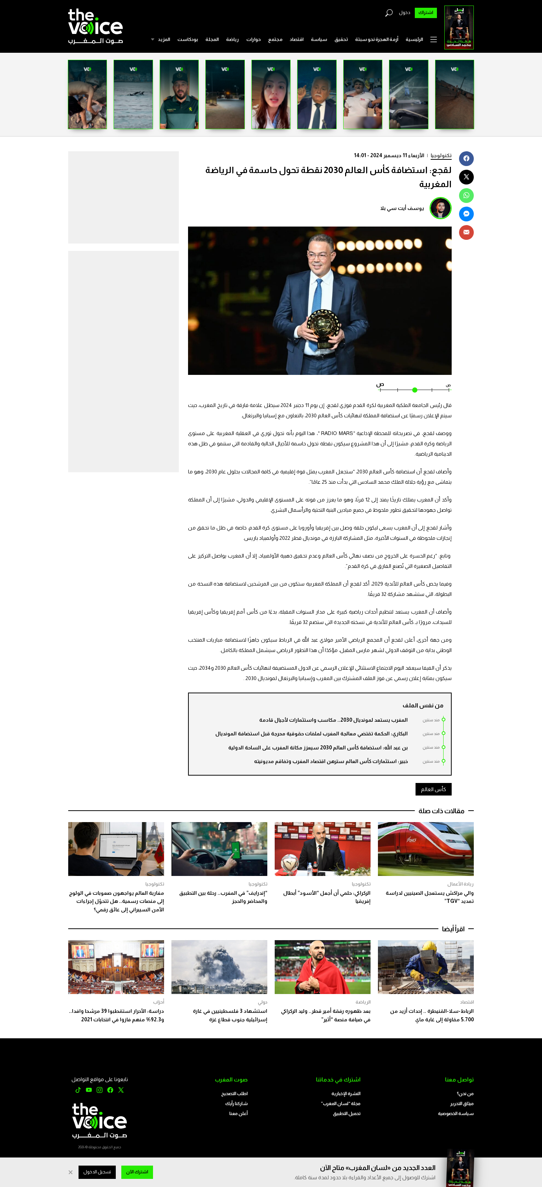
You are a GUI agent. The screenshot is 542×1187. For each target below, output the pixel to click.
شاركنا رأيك (236, 1103)
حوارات (253, 39)
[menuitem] (414, 39)
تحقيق (341, 39)
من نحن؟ (465, 1093)
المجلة (212, 39)
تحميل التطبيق (347, 1113)
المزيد (164, 39)
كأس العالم (433, 789)
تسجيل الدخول (97, 1171)
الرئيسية (414, 39)
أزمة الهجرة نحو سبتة (376, 39)
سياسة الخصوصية (456, 1113)
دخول (404, 12)
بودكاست (187, 39)
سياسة (319, 39)
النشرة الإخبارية (346, 1093)
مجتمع (275, 39)
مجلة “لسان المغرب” (341, 1103)
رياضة (232, 39)
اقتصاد (296, 39)
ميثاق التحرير (462, 1103)
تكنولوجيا (441, 155)
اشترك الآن (137, 1171)
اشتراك (425, 12)
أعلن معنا (238, 1113)
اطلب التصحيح (234, 1093)
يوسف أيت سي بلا (402, 208)
